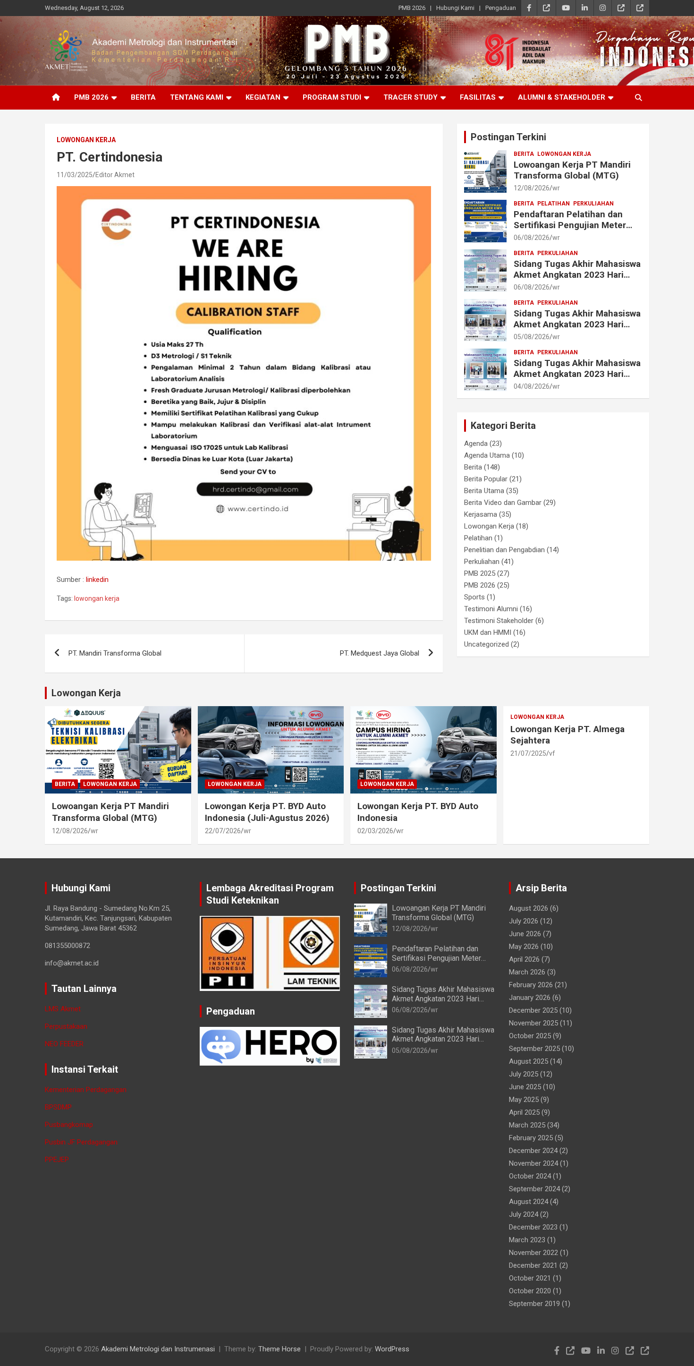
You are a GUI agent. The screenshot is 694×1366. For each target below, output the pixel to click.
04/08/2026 (532, 386)
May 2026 (524, 946)
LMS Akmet (63, 1009)
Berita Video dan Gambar (503, 502)
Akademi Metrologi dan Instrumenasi (158, 1349)
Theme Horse (279, 1349)
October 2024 (530, 1176)
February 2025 (531, 1138)
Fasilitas (478, 97)
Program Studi (332, 97)
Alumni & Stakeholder (561, 97)
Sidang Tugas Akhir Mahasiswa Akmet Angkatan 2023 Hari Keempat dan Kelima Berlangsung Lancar (577, 379)
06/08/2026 (532, 237)
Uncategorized (486, 644)
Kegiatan (262, 97)
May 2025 (524, 1099)
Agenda (476, 443)
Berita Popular (486, 479)
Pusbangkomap (69, 1124)
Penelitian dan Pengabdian (504, 550)
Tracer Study (410, 97)
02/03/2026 (375, 831)
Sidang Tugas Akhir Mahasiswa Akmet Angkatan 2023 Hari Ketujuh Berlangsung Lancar (577, 274)
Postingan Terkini (508, 137)
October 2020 (530, 1291)
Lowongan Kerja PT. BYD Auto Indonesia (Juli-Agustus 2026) (267, 812)
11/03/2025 (75, 175)
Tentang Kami (196, 97)
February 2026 (531, 985)
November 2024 (533, 1163)
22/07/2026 (223, 831)
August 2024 (528, 1201)
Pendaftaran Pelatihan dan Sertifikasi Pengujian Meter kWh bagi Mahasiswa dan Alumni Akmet (570, 230)
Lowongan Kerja (86, 140)
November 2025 (533, 1023)
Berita (143, 97)
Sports (474, 597)
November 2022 (533, 1252)
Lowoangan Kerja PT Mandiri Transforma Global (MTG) (572, 170)
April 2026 (524, 959)
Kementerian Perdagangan (86, 1089)
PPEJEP (57, 1159)
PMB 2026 (411, 7)
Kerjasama (480, 514)
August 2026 (528, 908)
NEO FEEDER (64, 1044)
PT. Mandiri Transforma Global (114, 653)
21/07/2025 (528, 753)
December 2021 (533, 1265)
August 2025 (528, 1061)
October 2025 (530, 1036)
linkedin (97, 579)
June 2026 (525, 934)
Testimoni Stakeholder (498, 620)
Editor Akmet (115, 175)
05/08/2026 (532, 337)
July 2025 (523, 1074)
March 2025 (527, 1125)
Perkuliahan (593, 203)
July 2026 (523, 921)
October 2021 (530, 1278)
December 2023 (533, 1227)
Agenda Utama (487, 455)
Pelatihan (553, 203)
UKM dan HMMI (487, 632)
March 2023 (527, 1240)
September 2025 (534, 1048)
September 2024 (534, 1189)
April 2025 (524, 1112)
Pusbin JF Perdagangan (81, 1142)
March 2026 (527, 972)
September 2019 (534, 1303)
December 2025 (533, 1010)
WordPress (392, 1349)
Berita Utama (484, 491)
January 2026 (529, 997)
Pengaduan (500, 7)
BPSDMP (58, 1107)
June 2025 (525, 1087)
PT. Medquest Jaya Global (379, 653)
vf (552, 753)
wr (556, 188)
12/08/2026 (532, 188)
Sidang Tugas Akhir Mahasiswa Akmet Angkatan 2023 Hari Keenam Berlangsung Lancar (577, 324)
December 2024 (533, 1150)
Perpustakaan (66, 1026)
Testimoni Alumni (491, 609)
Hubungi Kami (455, 7)
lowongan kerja (96, 598)
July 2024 (523, 1214)
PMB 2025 (479, 573)
